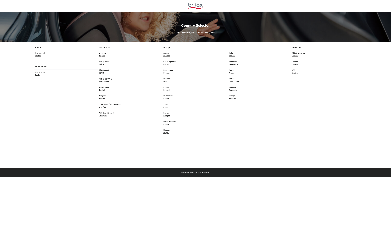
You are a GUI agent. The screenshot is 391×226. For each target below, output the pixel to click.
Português (233, 90)
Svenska (232, 98)
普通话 (101, 64)
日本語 (101, 73)
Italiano (232, 56)
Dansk (165, 81)
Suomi (165, 107)
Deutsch (166, 56)
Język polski (234, 81)
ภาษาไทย (102, 107)
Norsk (231, 73)
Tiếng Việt (103, 116)
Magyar (166, 133)
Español (166, 90)
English (38, 56)
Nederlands (233, 64)
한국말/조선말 (104, 81)
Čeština (166, 64)
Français (166, 116)
